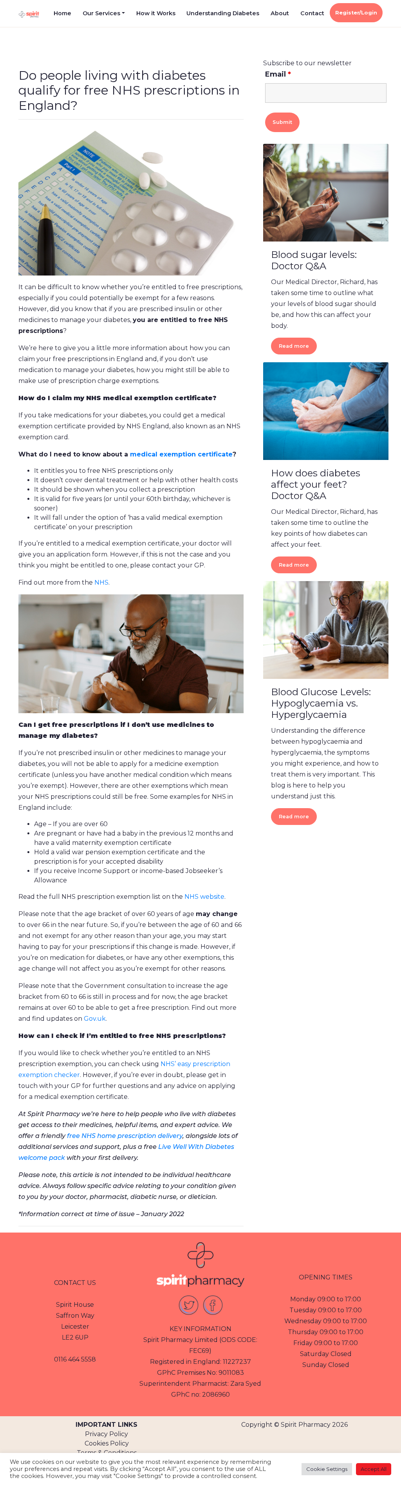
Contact (312, 13)
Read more (294, 346)
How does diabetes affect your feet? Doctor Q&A (315, 484)
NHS (101, 582)
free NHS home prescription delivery (124, 1136)
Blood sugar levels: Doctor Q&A (314, 260)
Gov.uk (95, 1018)
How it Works (155, 13)
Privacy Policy (106, 1434)
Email (278, 74)
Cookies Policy (107, 1443)
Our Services (101, 13)
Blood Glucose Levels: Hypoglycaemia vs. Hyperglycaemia (321, 703)
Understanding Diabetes (222, 13)
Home (62, 13)
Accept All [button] (374, 1469)
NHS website (204, 896)
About (280, 13)
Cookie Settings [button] (326, 1469)
